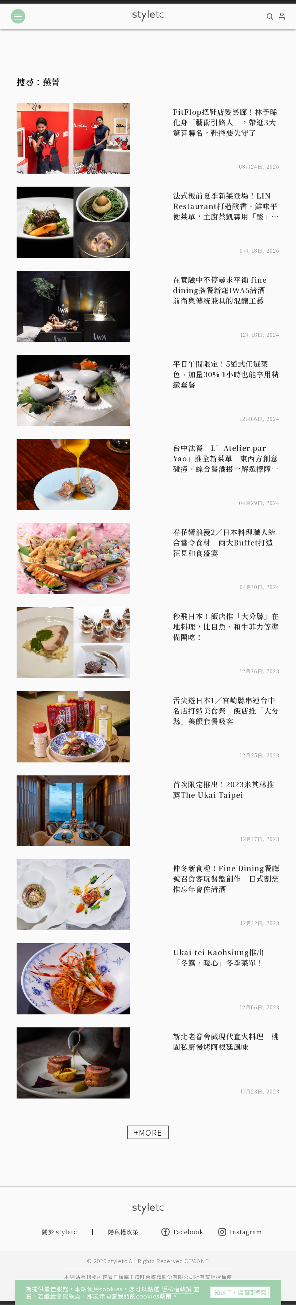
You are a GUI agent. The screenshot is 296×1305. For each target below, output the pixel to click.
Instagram (246, 1232)
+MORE (148, 1132)
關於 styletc (59, 1232)
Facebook (188, 1232)
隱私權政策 (177, 1288)
